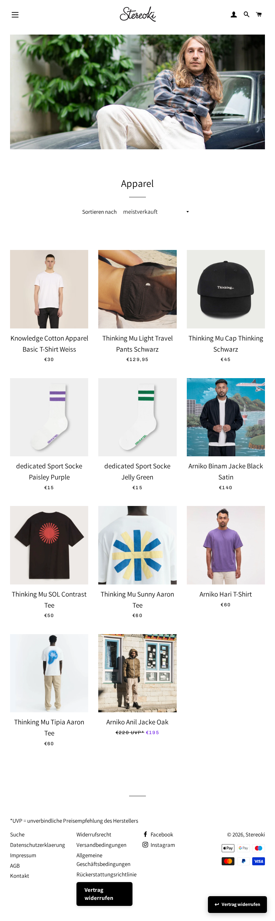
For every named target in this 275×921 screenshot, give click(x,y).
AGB (15, 865)
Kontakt (19, 875)
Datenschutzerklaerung (37, 845)
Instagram (162, 845)
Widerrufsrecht (93, 834)
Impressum (23, 855)
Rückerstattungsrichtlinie (106, 874)
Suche (17, 834)
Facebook (161, 834)
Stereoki (255, 834)
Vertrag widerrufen (99, 894)
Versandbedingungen (101, 845)
